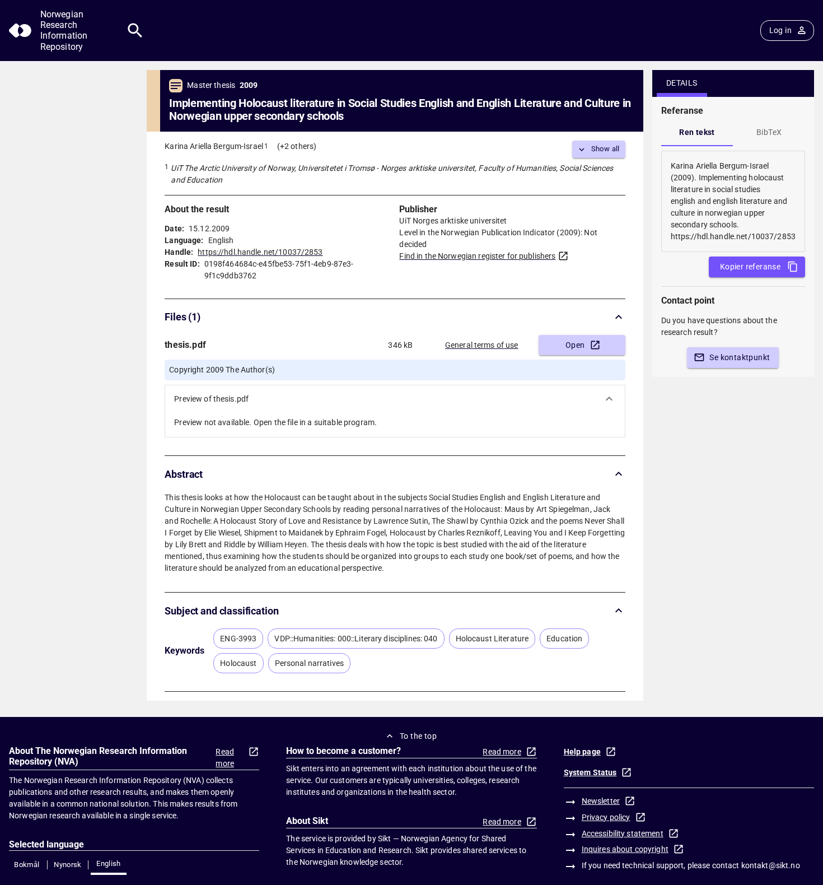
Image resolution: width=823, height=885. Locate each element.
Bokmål (26, 864)
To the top (418, 736)
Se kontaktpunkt (739, 357)
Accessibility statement (622, 833)
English (108, 863)
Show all (605, 149)
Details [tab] (682, 82)
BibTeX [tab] (769, 132)
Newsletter (601, 800)
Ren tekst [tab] (697, 132)
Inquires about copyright (625, 849)
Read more (225, 757)
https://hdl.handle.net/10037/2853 (260, 252)
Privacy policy (606, 817)
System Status (590, 772)
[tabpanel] (733, 201)
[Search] (135, 30)
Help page (582, 751)
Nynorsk (68, 864)
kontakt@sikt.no (770, 865)
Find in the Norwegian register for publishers (477, 255)
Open (575, 345)
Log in (780, 30)
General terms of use (481, 345)
